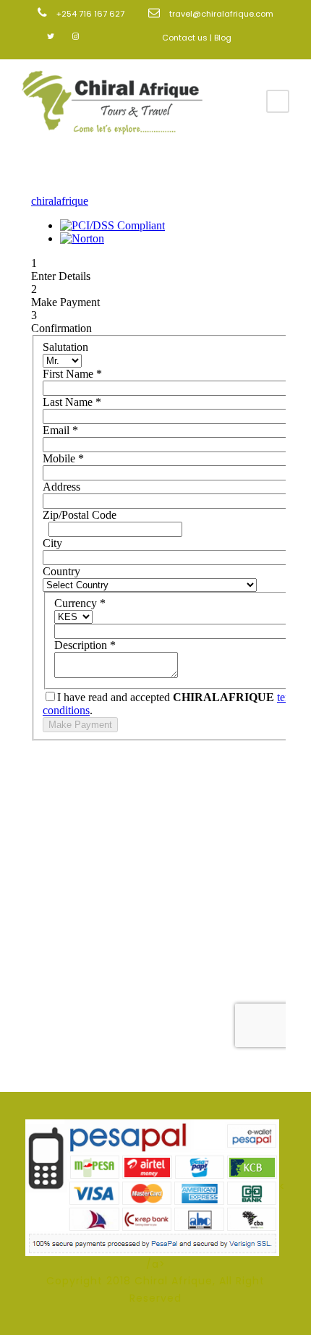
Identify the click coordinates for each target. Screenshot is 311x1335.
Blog (222, 37)
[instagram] (75, 36)
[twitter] (50, 36)
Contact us (185, 37)
